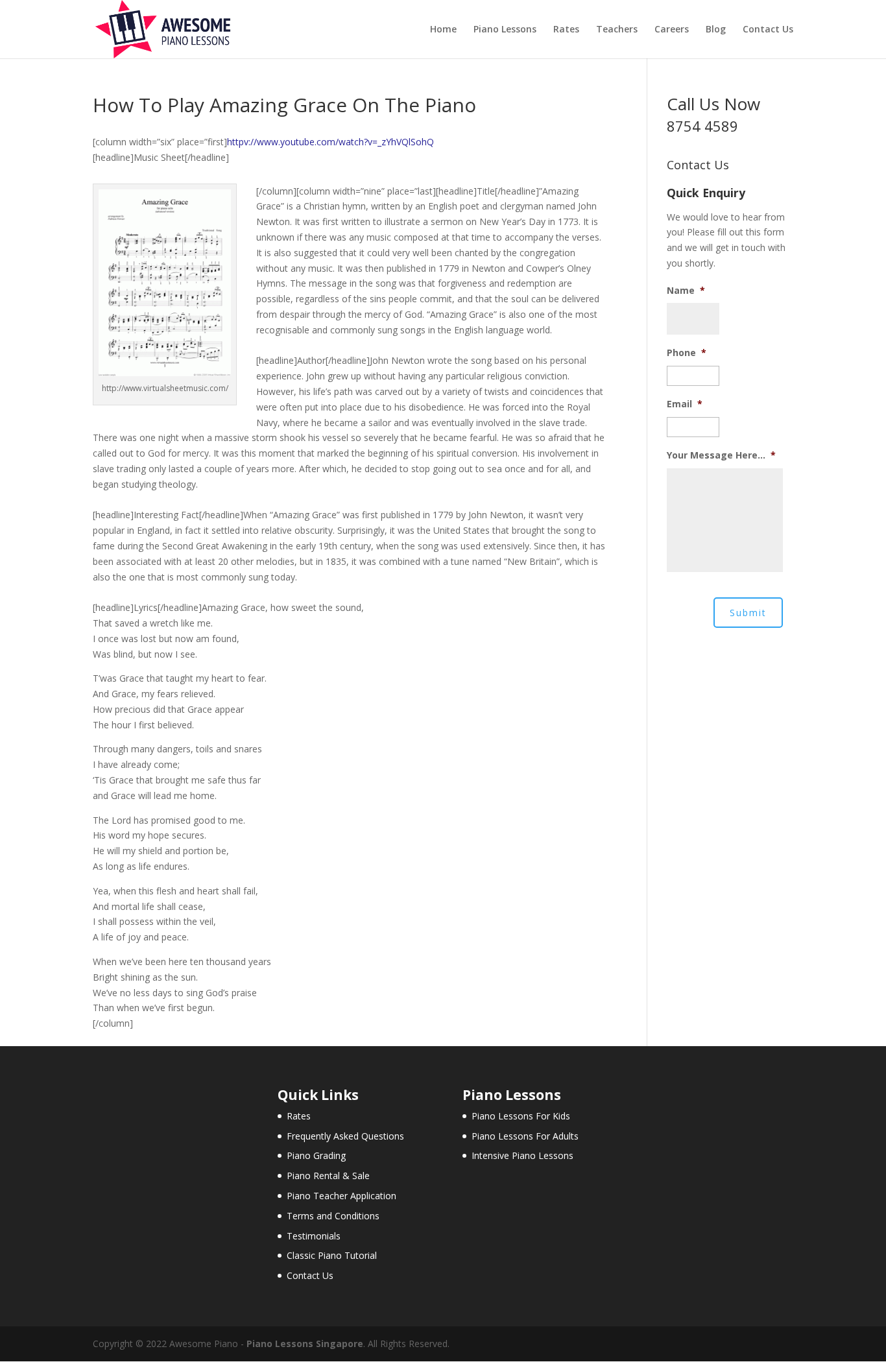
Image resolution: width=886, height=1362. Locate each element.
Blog (716, 30)
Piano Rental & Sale (328, 1175)
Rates (566, 30)
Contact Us (768, 30)
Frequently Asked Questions (345, 1136)
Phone (686, 353)
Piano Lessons (504, 30)
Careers (671, 30)
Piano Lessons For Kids (521, 1116)
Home (443, 30)
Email (684, 404)
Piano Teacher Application (341, 1195)
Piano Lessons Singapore (304, 1343)
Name (686, 290)
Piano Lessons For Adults (525, 1136)
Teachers (617, 30)
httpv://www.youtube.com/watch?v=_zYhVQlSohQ (330, 142)
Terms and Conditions (333, 1216)
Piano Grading (316, 1155)
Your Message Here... (721, 455)
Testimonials (314, 1236)
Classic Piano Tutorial (332, 1255)
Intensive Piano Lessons (522, 1155)
